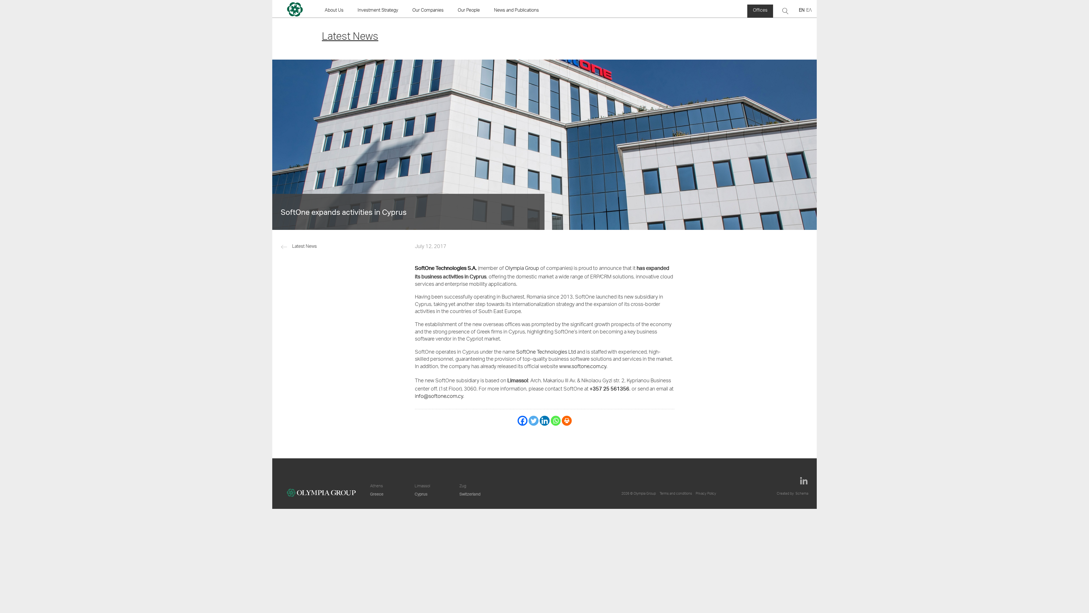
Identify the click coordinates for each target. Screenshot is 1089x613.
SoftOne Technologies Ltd (546, 352)
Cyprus (421, 494)
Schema (801, 494)
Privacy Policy (706, 494)
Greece (376, 494)
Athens (376, 486)
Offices (760, 11)
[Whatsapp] (556, 421)
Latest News (304, 247)
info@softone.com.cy (439, 396)
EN (802, 11)
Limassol (422, 486)
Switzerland (469, 494)
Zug (462, 486)
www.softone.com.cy (582, 367)
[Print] (567, 421)
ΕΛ (809, 11)
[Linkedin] (545, 421)
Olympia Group (522, 268)
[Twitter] (534, 421)
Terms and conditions (676, 494)
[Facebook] (522, 421)
